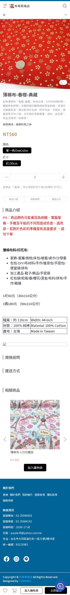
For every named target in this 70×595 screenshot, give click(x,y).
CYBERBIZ (25, 581)
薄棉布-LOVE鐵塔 (21, 452)
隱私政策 (52, 494)
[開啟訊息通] (60, 586)
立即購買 (56, 590)
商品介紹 (13, 199)
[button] (65, 439)
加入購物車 (31, 590)
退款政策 (40, 494)
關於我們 (15, 494)
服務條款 (8, 500)
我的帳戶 (27, 494)
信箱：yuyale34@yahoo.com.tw (22, 533)
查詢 (5, 494)
